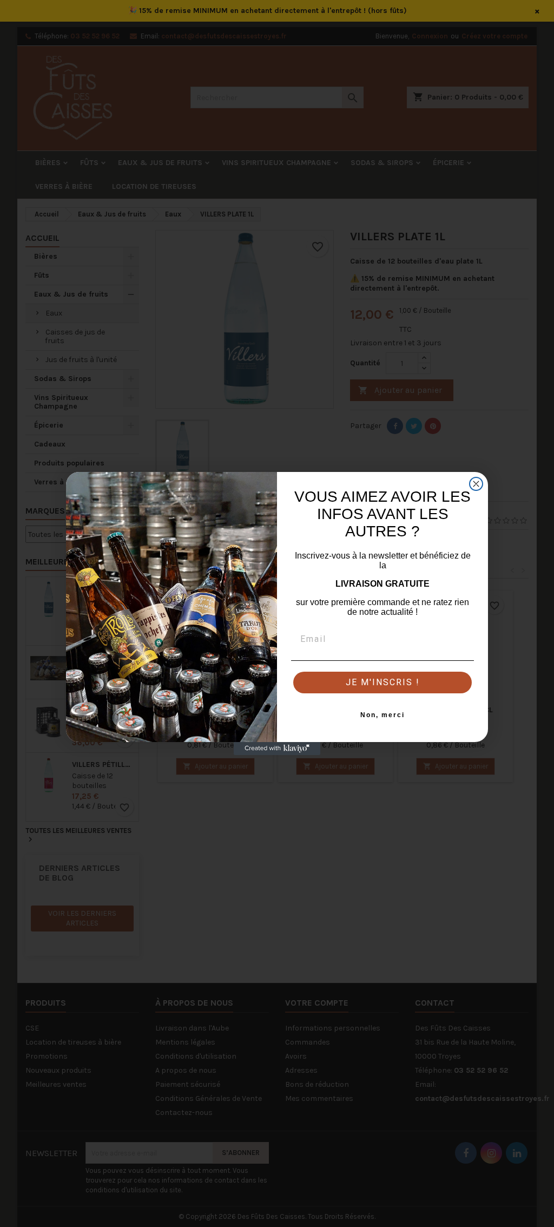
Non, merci (382, 715)
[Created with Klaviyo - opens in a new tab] (277, 748)
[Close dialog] (476, 483)
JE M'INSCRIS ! (383, 682)
